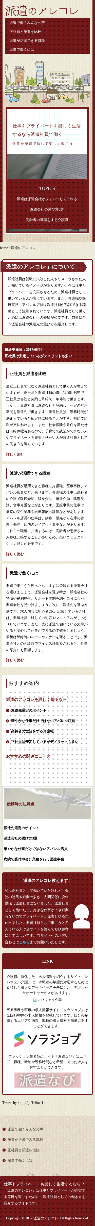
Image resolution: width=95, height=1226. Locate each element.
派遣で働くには (21, 49)
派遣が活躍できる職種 (27, 41)
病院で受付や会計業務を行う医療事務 (34, 859)
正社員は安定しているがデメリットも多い (38, 356)
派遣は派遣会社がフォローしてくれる (47, 199)
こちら (24, 942)
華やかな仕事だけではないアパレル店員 (43, 721)
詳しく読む (15, 454)
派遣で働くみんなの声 (27, 23)
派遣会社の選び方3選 (47, 209)
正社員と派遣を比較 (25, 32)
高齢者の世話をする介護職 (47, 220)
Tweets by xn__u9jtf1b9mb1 (22, 1103)
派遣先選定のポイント (29, 710)
